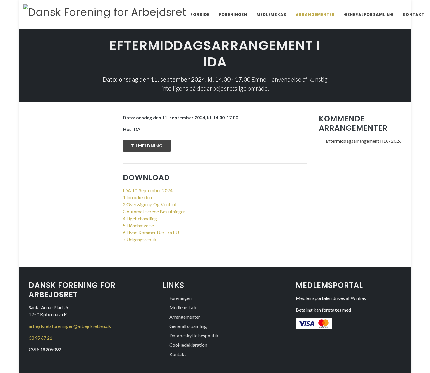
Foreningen (233, 14)
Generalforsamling (368, 14)
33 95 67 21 (40, 338)
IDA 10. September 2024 (148, 190)
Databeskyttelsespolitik (193, 335)
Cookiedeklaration (188, 345)
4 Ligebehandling (140, 218)
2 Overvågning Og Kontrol (149, 204)
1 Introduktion (137, 197)
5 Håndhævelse (138, 225)
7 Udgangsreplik (139, 239)
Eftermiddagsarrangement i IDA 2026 (364, 141)
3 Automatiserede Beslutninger (154, 211)
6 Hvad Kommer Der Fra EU (151, 232)
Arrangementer (315, 14)
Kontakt (413, 14)
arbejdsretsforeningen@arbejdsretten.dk (70, 326)
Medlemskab (271, 14)
